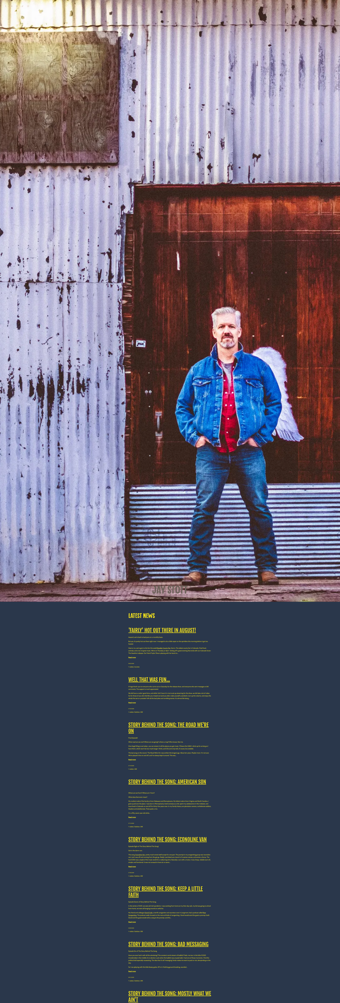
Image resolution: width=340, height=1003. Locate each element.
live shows (136, 667)
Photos (159, 598)
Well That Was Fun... (149, 679)
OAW (141, 712)
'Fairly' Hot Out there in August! (162, 630)
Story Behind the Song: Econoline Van (167, 839)
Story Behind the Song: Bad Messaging (168, 944)
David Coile (148, 913)
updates (132, 667)
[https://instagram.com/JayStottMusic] (28, 6)
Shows (151, 598)
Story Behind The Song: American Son (167, 782)
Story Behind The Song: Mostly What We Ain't (169, 996)
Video (166, 598)
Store (172, 598)
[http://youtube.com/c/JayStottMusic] (11, 6)
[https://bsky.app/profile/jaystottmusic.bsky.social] (17, 6)
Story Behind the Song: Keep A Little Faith (165, 892)
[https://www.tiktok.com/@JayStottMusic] (22, 6)
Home (145, 598)
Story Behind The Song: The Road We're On (168, 728)
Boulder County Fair (163, 648)
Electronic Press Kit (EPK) (187, 598)
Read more (132, 657)
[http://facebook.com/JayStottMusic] (6, 6)
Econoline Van (140, 855)
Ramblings (137, 712)
